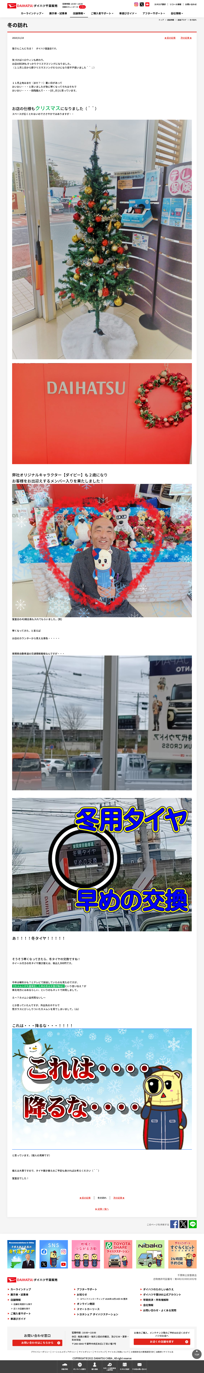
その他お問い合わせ (139, 1369)
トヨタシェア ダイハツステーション (97, 1314)
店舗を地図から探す (23, 1304)
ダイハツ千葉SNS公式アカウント (162, 1294)
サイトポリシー (85, 1351)
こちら (82, 7)
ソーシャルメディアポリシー (64, 1351)
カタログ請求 (160, 4)
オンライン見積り (79, 1369)
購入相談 (94, 1369)
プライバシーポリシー (40, 1351)
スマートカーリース (88, 1309)
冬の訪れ (193, 19)
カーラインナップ (31, 13)
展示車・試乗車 (58, 13)
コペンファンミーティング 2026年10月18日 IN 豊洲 (103, 1298)
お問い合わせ (191, 4)
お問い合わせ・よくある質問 (159, 1310)
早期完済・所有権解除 (156, 1300)
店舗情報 (78, 13)
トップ (161, 19)
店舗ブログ (182, 19)
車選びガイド (127, 13)
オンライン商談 (86, 1304)
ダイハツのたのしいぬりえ (158, 1289)
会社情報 (176, 13)
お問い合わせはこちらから (37, 1342)
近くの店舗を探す (22, 1308)
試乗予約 (65, 1369)
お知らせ (82, 1294)
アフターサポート (152, 13)
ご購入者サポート (101, 13)
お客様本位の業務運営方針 (142, 1351)
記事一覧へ (103, 1208)
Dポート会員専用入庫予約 (109, 1369)
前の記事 (171, 37)
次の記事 (185, 37)
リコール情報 (175, 4)
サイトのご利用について (118, 1351)
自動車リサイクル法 (164, 1351)
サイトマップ (100, 1351)
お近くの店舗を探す (162, 1341)
